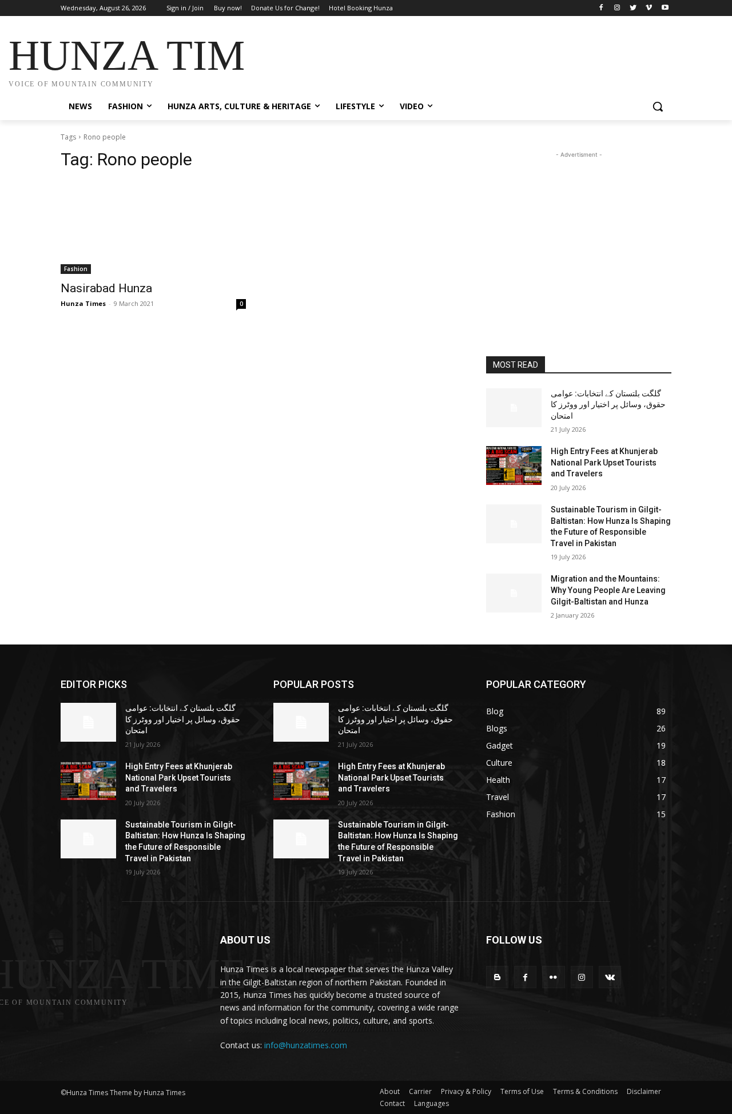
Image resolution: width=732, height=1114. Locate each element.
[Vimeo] (648, 8)
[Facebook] (601, 8)
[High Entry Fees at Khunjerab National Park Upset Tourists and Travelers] (514, 465)
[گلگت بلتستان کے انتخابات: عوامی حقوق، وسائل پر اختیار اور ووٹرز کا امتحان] (514, 407)
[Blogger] (497, 977)
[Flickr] (553, 977)
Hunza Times (83, 303)
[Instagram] (617, 8)
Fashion (75, 269)
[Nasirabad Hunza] (153, 227)
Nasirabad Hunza (106, 288)
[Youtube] (664, 8)
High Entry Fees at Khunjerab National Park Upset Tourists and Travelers (604, 462)
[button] (657, 106)
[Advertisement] (452, 58)
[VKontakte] (610, 977)
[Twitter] (633, 8)
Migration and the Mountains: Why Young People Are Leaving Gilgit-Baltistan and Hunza (608, 590)
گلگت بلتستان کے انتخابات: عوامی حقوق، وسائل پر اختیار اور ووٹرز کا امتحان (608, 404)
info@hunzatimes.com (305, 1045)
